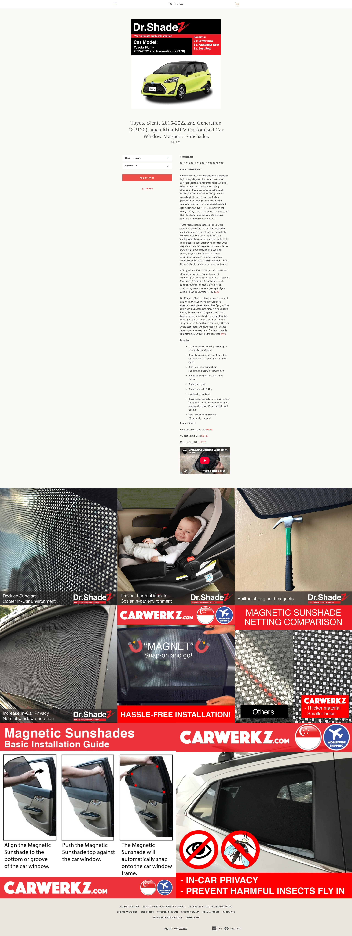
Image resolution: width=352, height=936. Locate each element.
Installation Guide (129, 906)
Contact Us (229, 912)
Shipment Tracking (127, 912)
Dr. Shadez (176, 4)
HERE (209, 429)
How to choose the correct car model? (164, 906)
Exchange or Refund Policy (167, 917)
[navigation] (114, 4)
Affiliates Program (167, 912)
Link (217, 291)
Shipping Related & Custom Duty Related (210, 906)
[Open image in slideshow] (176, 64)
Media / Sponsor (211, 912)
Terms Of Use (193, 917)
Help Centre (147, 912)
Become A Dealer (190, 912)
